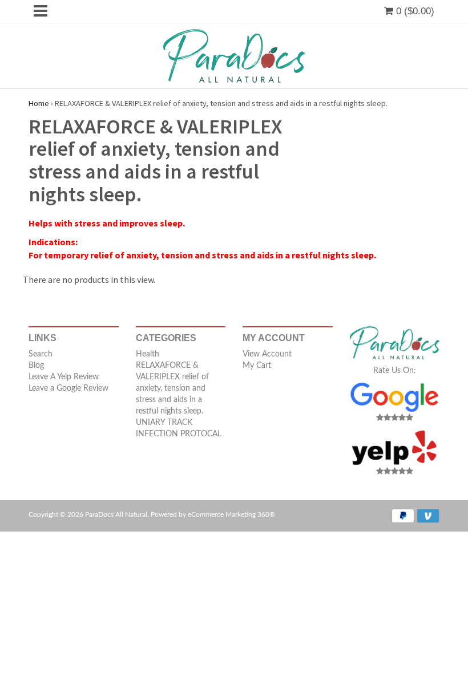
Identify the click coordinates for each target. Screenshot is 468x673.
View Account (267, 354)
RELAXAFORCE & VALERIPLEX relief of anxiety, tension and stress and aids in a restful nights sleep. (172, 388)
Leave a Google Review (68, 388)
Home (39, 103)
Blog (36, 366)
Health (147, 354)
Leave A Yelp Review (64, 377)
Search (41, 354)
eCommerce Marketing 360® (231, 514)
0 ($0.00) (413, 11)
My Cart (257, 366)
